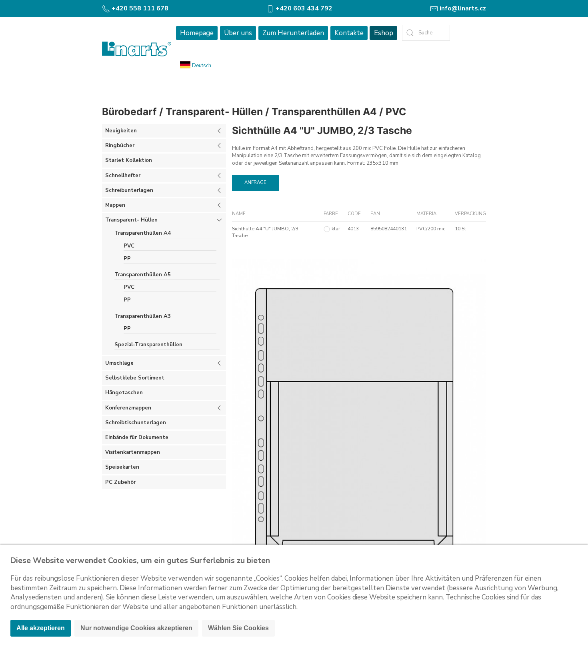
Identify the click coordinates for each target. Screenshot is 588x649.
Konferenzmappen (128, 407)
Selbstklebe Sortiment (134, 377)
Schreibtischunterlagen (135, 422)
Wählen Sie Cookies (238, 628)
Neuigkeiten (121, 130)
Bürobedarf (129, 112)
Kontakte (349, 33)
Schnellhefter (122, 175)
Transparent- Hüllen (214, 112)
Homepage (197, 33)
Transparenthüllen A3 (142, 316)
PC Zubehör (120, 482)
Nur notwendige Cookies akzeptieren (136, 628)
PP (127, 258)
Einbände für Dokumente (136, 437)
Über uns (238, 33)
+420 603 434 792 (303, 8)
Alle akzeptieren (40, 628)
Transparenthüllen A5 (142, 274)
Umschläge (119, 363)
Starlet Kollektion (128, 160)
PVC (396, 112)
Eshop (383, 33)
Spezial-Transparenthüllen (148, 344)
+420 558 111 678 (139, 8)
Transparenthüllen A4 (324, 112)
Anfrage (255, 183)
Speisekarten (122, 467)
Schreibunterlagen (129, 190)
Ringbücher (119, 145)
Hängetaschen (124, 392)
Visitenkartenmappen (132, 452)
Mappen (115, 205)
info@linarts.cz (462, 8)
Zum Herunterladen (293, 33)
